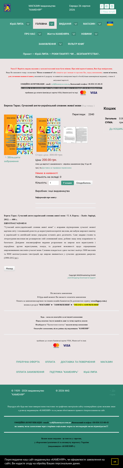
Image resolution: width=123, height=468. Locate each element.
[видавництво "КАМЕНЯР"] (7, 7)
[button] (81, 463)
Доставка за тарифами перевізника (56, 168)
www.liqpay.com (98, 301)
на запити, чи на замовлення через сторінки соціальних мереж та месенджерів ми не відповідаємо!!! (61, 88)
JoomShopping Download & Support (81, 278)
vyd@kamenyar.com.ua (60, 84)
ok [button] (115, 461)
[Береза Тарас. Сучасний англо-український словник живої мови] (48, 135)
